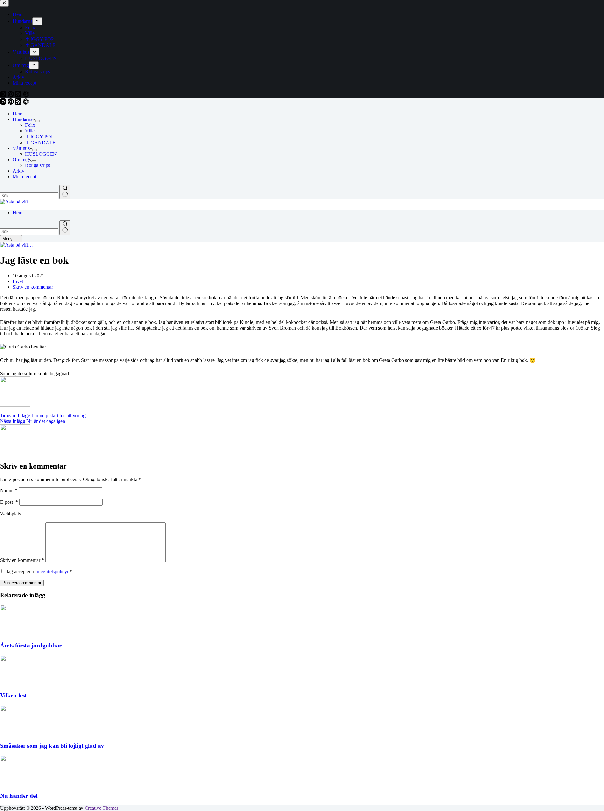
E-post (9, 502)
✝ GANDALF (40, 142)
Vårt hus (21, 148)
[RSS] (19, 103)
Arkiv (18, 171)
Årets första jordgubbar (31, 645)
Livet (18, 281)
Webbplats (10, 513)
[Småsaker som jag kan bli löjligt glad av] (15, 733)
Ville (30, 130)
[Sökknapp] (64, 192)
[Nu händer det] (15, 783)
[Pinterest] (11, 103)
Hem (17, 113)
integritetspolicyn (53, 571)
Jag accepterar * (39, 571)
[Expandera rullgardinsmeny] (37, 121)
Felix (30, 125)
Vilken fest (13, 695)
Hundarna (22, 119)
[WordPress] (26, 103)
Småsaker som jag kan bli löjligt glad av (52, 745)
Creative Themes (101, 808)
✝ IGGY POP (39, 136)
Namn (8, 490)
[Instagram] (4, 103)
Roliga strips (37, 165)
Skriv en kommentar (33, 287)
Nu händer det (18, 795)
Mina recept (24, 176)
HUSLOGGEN (41, 154)
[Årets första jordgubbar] (15, 633)
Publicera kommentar (22, 582)
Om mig (21, 159)
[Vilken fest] (15, 683)
